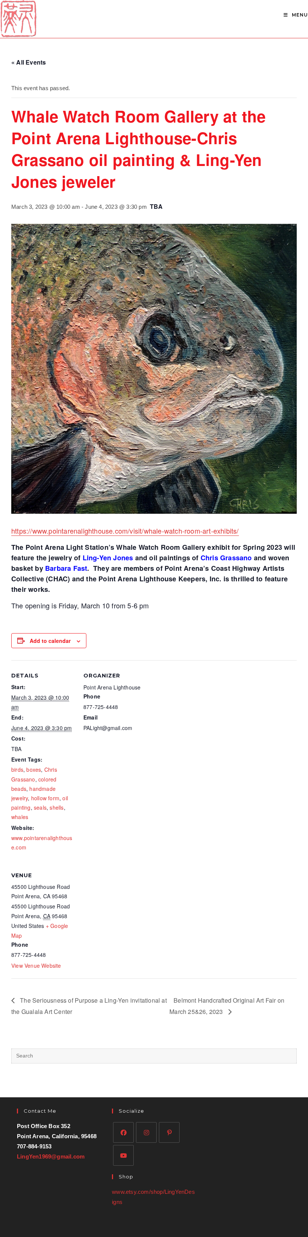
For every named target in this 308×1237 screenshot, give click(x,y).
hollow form (45, 798)
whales (19, 817)
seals (40, 807)
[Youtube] (123, 1155)
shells (56, 807)
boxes (33, 769)
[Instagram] (146, 1132)
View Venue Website (36, 965)
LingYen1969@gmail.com (51, 1156)
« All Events (28, 62)
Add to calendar (50, 640)
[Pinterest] (169, 1132)
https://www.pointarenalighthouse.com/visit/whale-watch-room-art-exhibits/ (125, 531)
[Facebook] (123, 1132)
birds (17, 769)
